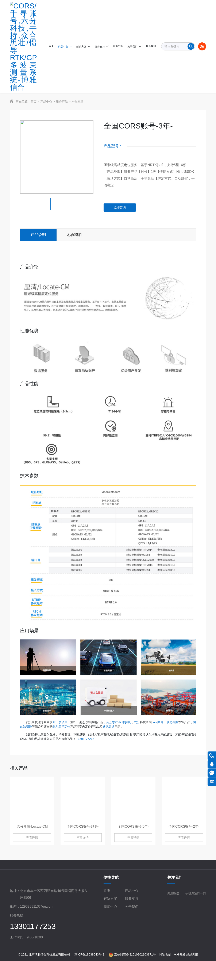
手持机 (126, 722)
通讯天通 (109, 726)
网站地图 (165, 954)
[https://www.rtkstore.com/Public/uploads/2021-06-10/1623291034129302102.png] (24, 46)
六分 (137, 722)
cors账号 (157, 722)
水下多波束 (60, 722)
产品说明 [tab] (38, 235)
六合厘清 (77, 101)
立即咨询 (120, 207)
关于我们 (131, 906)
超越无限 (192, 954)
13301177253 (85, 738)
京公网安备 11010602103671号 (135, 954)
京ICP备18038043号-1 (89, 954)
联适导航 (172, 722)
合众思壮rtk (113, 722)
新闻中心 (110, 906)
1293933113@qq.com (36, 906)
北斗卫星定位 (61, 726)
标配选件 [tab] (74, 235)
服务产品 (62, 101)
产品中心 (46, 101)
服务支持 (131, 898)
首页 (33, 101)
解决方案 (110, 898)
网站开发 (179, 954)
